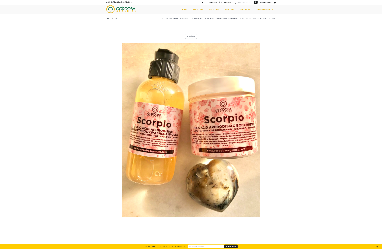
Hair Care (230, 9)
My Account (226, 2)
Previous (191, 36)
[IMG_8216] (191, 130)
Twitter (203, 2)
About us (245, 9)
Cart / (266, 2)
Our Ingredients (264, 9)
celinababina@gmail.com (120, 2)
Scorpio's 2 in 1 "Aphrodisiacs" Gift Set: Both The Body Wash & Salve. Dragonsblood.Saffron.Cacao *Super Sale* (223, 18)
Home (184, 9)
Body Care (198, 9)
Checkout (213, 2)
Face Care (214, 9)
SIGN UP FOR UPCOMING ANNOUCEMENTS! (165, 246)
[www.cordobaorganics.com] (121, 9)
